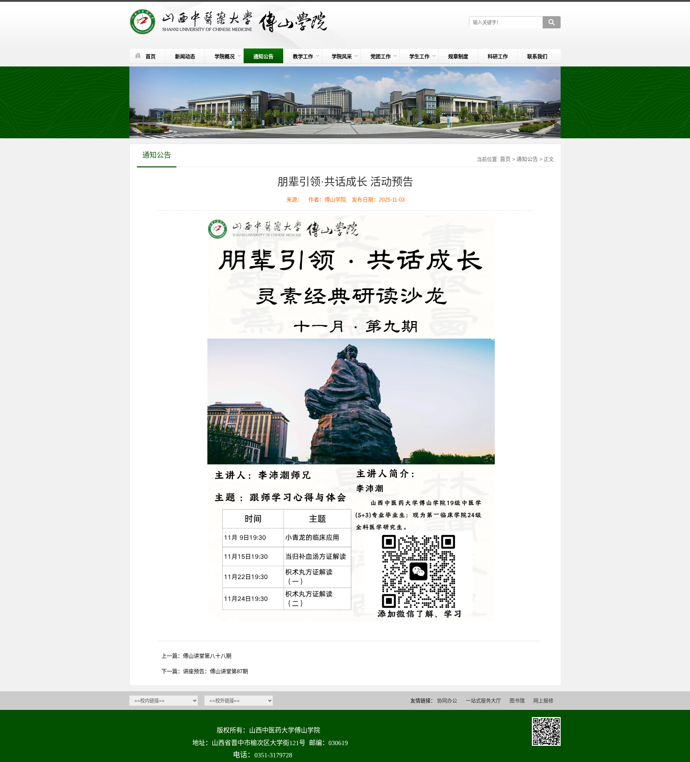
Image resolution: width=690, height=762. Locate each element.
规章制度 (458, 56)
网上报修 (543, 700)
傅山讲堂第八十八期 (207, 656)
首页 (151, 56)
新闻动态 (185, 56)
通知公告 (263, 56)
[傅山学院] (229, 21)
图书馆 (517, 700)
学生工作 (419, 56)
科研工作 (498, 56)
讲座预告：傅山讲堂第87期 (215, 671)
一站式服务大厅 (483, 700)
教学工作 (303, 56)
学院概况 (225, 56)
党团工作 (381, 56)
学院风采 (342, 56)
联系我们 (537, 56)
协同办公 (447, 700)
